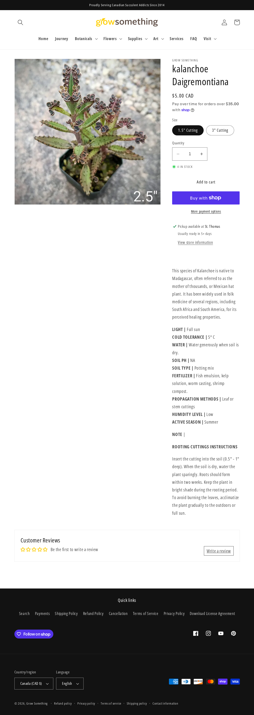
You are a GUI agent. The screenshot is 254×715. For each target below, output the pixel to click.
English (67, 683)
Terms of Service (146, 613)
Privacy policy (86, 703)
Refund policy (63, 703)
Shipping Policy (66, 613)
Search (24, 613)
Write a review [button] (219, 551)
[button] (20, 22)
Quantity (178, 142)
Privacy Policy (174, 613)
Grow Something (37, 703)
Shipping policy (137, 703)
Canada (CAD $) (31, 683)
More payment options (206, 211)
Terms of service (111, 703)
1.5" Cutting (188, 130)
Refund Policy (93, 613)
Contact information (165, 703)
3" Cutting (220, 130)
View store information (195, 242)
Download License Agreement (212, 613)
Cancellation (118, 613)
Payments (42, 613)
